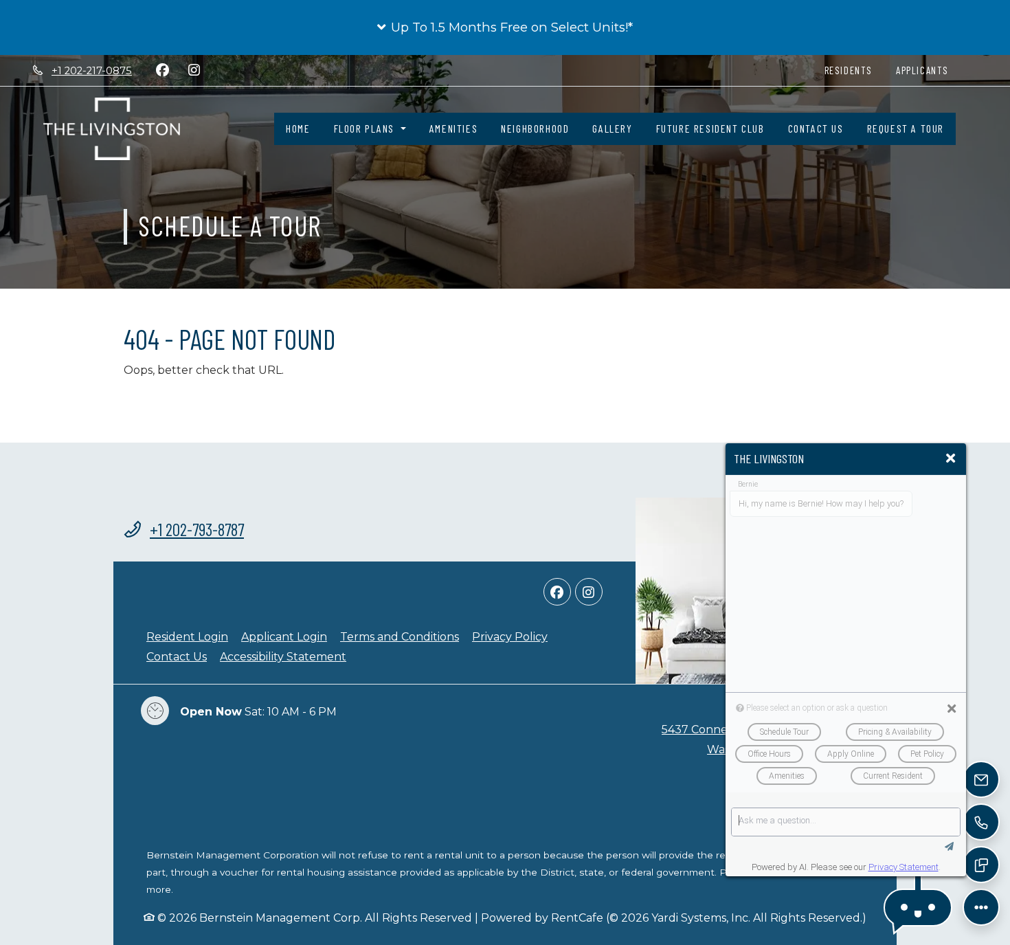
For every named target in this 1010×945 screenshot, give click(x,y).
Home (298, 128)
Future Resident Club (710, 128)
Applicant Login (284, 636)
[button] (505, 27)
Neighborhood (535, 128)
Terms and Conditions (399, 636)
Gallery (612, 128)
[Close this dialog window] (950, 458)
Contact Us (816, 128)
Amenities (453, 128)
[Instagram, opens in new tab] (193, 70)
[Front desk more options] (981, 907)
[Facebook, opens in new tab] (162, 70)
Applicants (928, 69)
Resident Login (187, 636)
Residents (854, 69)
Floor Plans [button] (366, 128)
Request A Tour (905, 128)
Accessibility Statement (283, 656)
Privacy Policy (510, 636)
